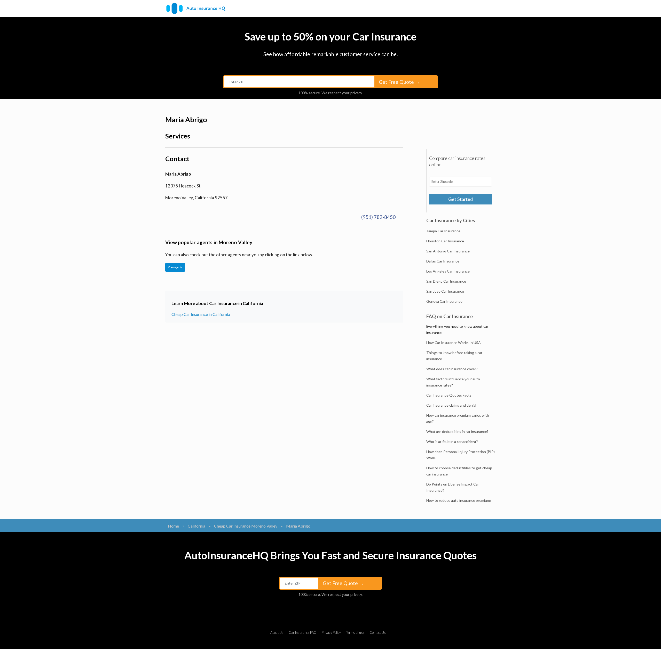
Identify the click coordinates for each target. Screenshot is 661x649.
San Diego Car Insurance (446, 281)
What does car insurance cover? (452, 369)
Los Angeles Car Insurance (448, 271)
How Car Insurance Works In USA (453, 342)
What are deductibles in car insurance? (457, 431)
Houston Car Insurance (445, 241)
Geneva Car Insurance (444, 301)
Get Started (460, 199)
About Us (277, 632)
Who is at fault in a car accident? (452, 441)
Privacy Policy (331, 632)
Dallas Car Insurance (442, 261)
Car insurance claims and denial (451, 405)
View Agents (175, 267)
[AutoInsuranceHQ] (195, 8)
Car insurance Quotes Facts (448, 395)
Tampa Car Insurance (443, 231)
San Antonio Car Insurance (448, 251)
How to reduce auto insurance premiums (459, 500)
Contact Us (377, 632)
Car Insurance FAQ (303, 632)
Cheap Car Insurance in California (200, 314)
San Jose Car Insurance (445, 291)
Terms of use (355, 632)
